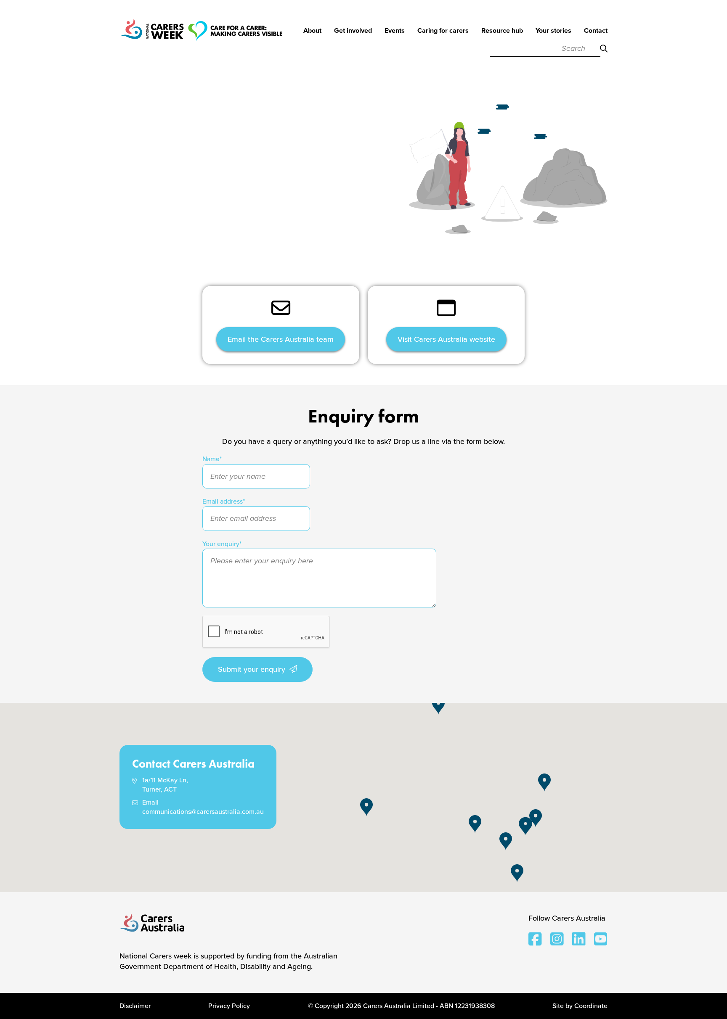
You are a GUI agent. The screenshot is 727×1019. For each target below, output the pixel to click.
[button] (525, 826)
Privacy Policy (229, 1006)
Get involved (353, 31)
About (312, 31)
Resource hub (502, 31)
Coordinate (591, 1006)
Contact (596, 31)
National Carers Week (201, 42)
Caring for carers (443, 31)
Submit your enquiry (251, 669)
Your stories (553, 31)
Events (395, 31)
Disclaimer (135, 1006)
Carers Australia (152, 923)
